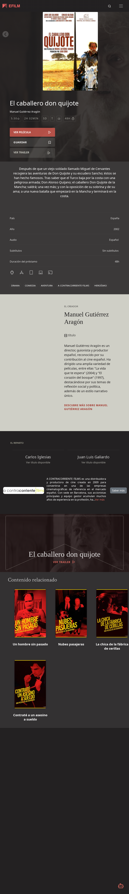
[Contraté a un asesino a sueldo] (30, 683)
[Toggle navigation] (121, 6)
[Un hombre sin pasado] (30, 612)
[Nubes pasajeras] (71, 612)
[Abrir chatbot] (121, 886)
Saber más (118, 490)
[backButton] (5, 34)
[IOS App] (21, 272)
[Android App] (12, 272)
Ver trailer (21, 152)
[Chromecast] (50, 272)
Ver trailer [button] (61, 562)
